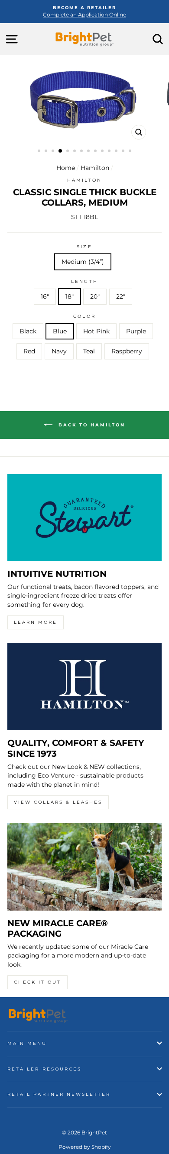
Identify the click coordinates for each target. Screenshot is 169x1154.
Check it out (37, 982)
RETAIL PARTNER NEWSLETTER (59, 1094)
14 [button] (131, 152)
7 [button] (82, 152)
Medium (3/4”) (83, 261)
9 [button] (96, 152)
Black (28, 331)
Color (84, 316)
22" (120, 296)
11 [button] (110, 152)
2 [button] (47, 152)
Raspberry (126, 351)
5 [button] (68, 152)
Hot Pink (96, 331)
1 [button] (40, 152)
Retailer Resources (44, 1069)
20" (95, 296)
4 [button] (60, 151)
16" (45, 296)
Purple (136, 331)
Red (29, 351)
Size (84, 246)
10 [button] (103, 152)
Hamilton (95, 167)
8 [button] (89, 152)
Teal (89, 351)
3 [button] (54, 152)
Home (65, 167)
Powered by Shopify (84, 1147)
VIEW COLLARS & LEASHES (58, 802)
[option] (84, 11)
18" (69, 296)
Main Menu (27, 1043)
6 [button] (75, 152)
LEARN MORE (35, 622)
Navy (59, 351)
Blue (60, 331)
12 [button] (117, 152)
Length (84, 281)
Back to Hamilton (90, 424)
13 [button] (124, 152)
